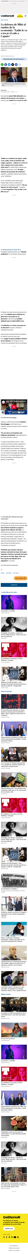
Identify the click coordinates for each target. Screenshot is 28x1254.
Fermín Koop (4, 793)
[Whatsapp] (2, 64)
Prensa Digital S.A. (14, 1245)
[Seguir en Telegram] (9, 1237)
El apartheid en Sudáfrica (9, 889)
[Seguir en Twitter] (4, 1237)
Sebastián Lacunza (5, 1018)
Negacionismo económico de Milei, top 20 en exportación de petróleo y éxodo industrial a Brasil (13, 739)
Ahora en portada (6, 691)
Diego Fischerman (5, 612)
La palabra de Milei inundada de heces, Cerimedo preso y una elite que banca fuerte (13, 1014)
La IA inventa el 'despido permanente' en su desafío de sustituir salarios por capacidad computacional (13, 764)
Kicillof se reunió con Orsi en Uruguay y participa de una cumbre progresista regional (14, 914)
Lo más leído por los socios (9, 592)
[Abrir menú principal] (25, 15)
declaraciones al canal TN (11, 249)
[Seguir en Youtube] (15, 1237)
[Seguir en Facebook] (6, 1237)
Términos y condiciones (14, 1250)
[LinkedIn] (16, 64)
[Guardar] (19, 64)
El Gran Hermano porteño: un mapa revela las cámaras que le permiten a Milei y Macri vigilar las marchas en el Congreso (13, 712)
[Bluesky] (9, 64)
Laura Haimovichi (5, 1040)
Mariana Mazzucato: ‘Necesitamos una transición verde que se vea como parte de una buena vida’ (13, 790)
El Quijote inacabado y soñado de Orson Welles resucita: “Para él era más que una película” (13, 634)
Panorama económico (13, 1)
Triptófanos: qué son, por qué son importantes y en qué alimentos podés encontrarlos (13, 1133)
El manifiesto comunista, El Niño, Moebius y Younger (12, 659)
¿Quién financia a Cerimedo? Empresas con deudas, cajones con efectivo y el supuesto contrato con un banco (13, 963)
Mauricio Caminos (5, 717)
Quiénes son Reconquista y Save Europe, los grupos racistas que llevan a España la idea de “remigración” (13, 684)
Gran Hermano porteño (20, 1)
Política (2, 573)
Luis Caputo (16, 573)
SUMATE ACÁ (9, 1228)
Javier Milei (8, 573)
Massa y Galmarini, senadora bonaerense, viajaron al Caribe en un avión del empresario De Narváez (12, 939)
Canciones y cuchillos (8, 611)
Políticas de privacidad (14, 1248)
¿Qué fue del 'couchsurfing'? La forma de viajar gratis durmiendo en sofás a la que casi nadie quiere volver (13, 1184)
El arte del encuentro (8, 1038)
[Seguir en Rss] (18, 1237)
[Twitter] (12, 64)
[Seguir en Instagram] (12, 1237)
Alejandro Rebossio (5, 742)
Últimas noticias (6, 994)
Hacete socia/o (20, 16)
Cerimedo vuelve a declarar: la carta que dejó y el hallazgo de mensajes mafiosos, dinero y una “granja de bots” (13, 988)
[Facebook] (5, 64)
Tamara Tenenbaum (5, 662)
